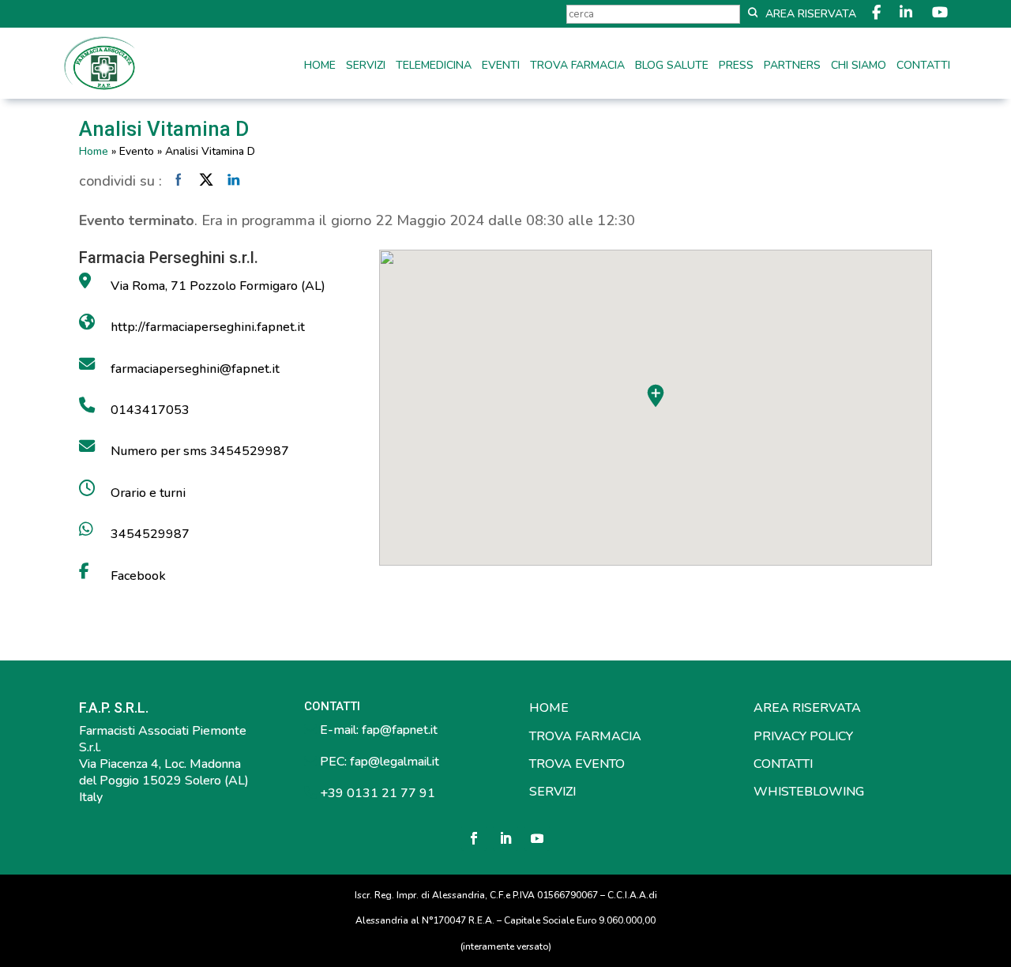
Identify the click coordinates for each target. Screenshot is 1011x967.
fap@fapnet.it (400, 730)
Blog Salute (671, 66)
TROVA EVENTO (577, 764)
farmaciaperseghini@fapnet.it (195, 369)
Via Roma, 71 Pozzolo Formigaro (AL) (218, 286)
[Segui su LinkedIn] (505, 838)
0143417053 (150, 410)
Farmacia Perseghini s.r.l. (168, 257)
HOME (549, 708)
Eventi (501, 66)
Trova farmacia (577, 66)
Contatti (923, 66)
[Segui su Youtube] (537, 838)
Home (320, 66)
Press (736, 66)
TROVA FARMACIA (585, 736)
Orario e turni (148, 493)
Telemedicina (434, 66)
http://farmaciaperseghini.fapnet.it (208, 327)
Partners (792, 66)
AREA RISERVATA (807, 708)
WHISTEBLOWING (809, 791)
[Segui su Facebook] (474, 838)
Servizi (365, 66)
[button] (655, 396)
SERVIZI (552, 791)
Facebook (138, 576)
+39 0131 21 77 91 (376, 793)
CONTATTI (783, 764)
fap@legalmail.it (394, 761)
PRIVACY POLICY (803, 736)
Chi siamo (858, 66)
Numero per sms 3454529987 (200, 451)
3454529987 (150, 534)
